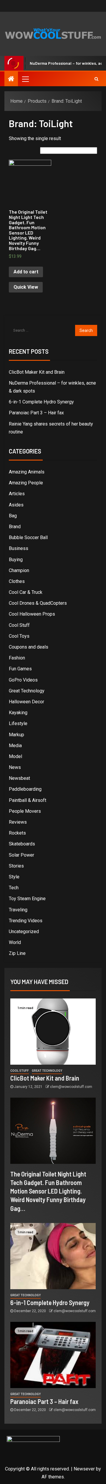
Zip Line (17, 953)
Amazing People (26, 483)
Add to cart (26, 272)
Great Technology (26, 691)
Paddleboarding (25, 789)
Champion (19, 570)
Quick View (26, 287)
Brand (15, 526)
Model (15, 756)
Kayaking (18, 712)
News (15, 767)
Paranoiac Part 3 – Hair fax (36, 413)
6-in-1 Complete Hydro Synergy (41, 402)
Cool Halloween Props (32, 614)
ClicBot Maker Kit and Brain (36, 372)
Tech (14, 887)
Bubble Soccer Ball (28, 537)
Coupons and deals (28, 647)
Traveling (18, 910)
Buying (16, 559)
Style (14, 877)
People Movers (25, 811)
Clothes (17, 581)
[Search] (96, 78)
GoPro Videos (23, 680)
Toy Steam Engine (27, 898)
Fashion (17, 658)
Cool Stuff (19, 625)
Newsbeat (19, 778)
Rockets (17, 833)
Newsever (84, 1469)
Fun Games (20, 669)
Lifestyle (18, 723)
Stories (16, 866)
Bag (13, 516)
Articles (17, 493)
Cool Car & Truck (25, 592)
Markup (16, 734)
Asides (16, 505)
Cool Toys (19, 636)
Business (18, 548)
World (15, 942)
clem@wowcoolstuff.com (71, 1087)
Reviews (18, 822)
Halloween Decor (26, 701)
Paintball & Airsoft (27, 800)
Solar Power (21, 855)
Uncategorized (24, 931)
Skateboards (22, 844)
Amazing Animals (26, 472)
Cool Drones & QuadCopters (38, 603)
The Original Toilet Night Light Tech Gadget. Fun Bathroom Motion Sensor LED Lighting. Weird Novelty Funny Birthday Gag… (48, 1191)
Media (15, 745)
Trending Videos (25, 920)
